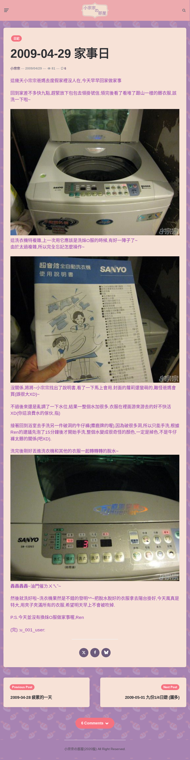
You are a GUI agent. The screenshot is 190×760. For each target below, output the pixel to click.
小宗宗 (15, 68)
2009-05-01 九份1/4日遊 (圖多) (152, 697)
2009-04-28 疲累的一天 (31, 697)
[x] (83, 652)
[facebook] (95, 652)
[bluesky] (106, 652)
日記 (16, 38)
